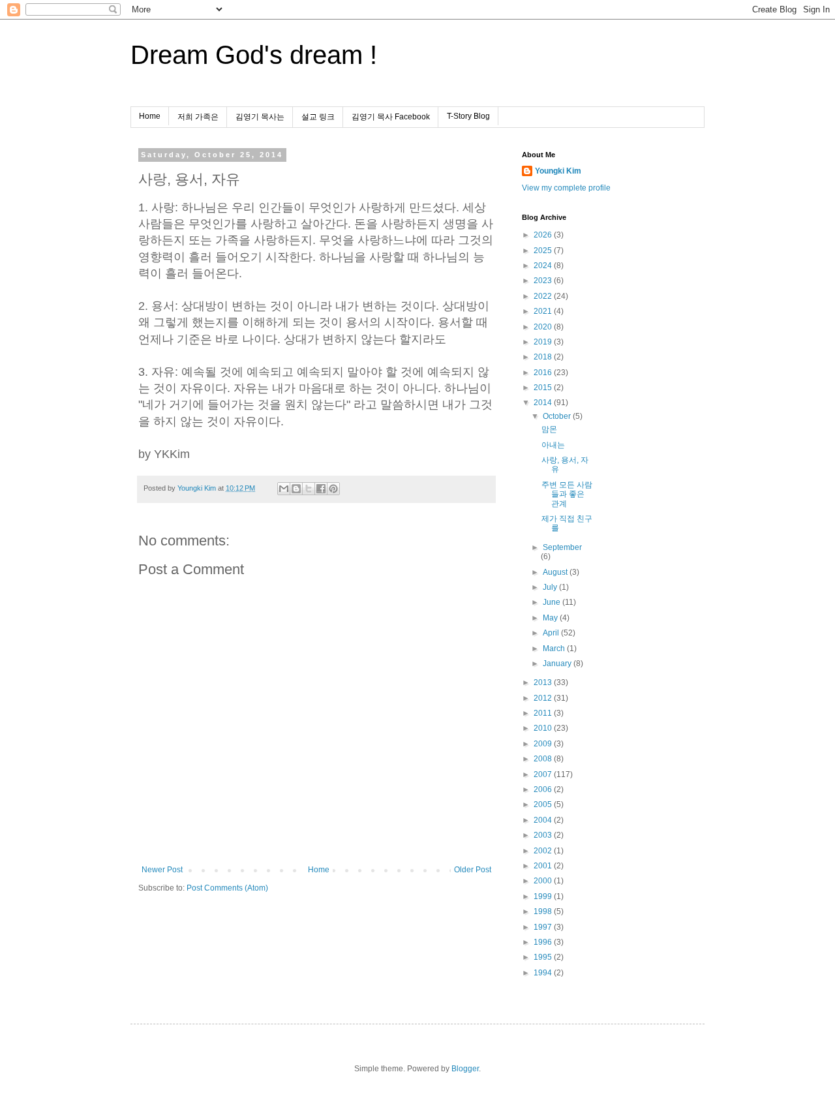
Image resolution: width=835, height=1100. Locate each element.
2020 (544, 326)
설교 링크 (318, 116)
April (552, 632)
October (558, 416)
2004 (544, 820)
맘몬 (549, 429)
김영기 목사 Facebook (391, 116)
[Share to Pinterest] (333, 488)
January (558, 663)
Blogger (465, 1068)
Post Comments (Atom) (227, 888)
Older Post (472, 869)
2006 (544, 789)
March (555, 648)
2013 (544, 682)
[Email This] (283, 488)
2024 (544, 265)
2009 (544, 743)
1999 (544, 896)
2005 (544, 804)
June (552, 602)
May (551, 617)
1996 (544, 942)
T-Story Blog (468, 116)
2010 (544, 728)
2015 (544, 387)
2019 (544, 341)
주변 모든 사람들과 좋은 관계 (566, 494)
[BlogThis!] (296, 488)
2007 (544, 774)
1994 (544, 972)
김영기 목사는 (259, 116)
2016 (544, 372)
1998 (544, 911)
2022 (544, 296)
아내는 (553, 445)
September (562, 547)
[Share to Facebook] (320, 488)
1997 (544, 927)
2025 (544, 250)
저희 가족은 (198, 116)
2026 (544, 234)
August (556, 572)
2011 (544, 713)
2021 (544, 311)
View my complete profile (566, 187)
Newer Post (162, 869)
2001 (544, 865)
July (551, 587)
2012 (544, 698)
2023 (544, 280)
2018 (544, 356)
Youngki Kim (558, 171)
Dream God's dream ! (253, 54)
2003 (544, 835)
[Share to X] (308, 488)
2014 (544, 402)
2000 (544, 880)
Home (149, 116)
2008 (544, 758)
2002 (544, 850)
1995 (544, 957)
